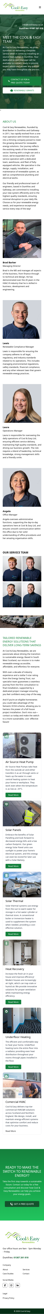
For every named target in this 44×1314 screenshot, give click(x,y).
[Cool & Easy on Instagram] (11, 1285)
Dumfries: (15, 1257)
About (5, 1269)
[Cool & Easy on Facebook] (5, 1285)
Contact (26, 1273)
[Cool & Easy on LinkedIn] (17, 1285)
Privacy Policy (8, 1298)
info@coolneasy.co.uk (32, 24)
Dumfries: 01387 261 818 (31, 28)
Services (26, 1269)
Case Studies (8, 1273)
